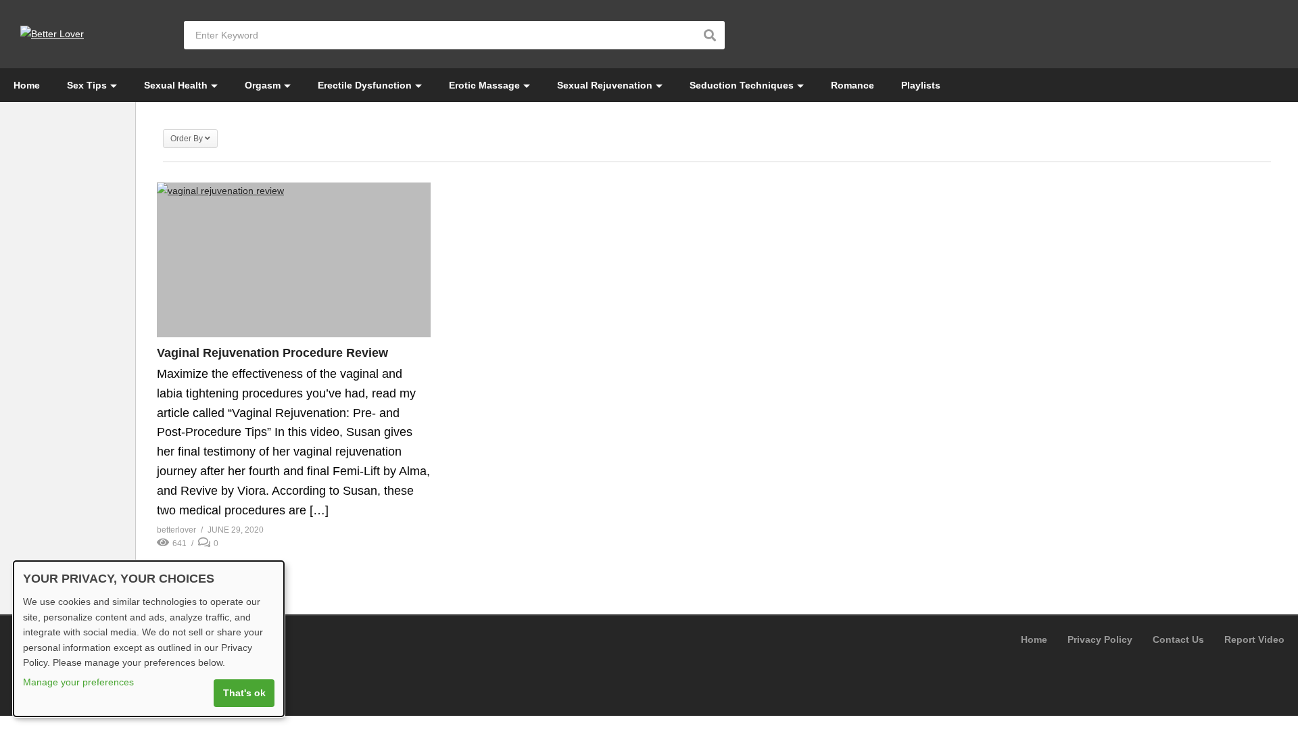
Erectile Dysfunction (365, 85)
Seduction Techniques (742, 85)
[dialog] (149, 638)
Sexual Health (176, 85)
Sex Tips (87, 85)
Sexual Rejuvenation (604, 85)
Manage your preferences (78, 682)
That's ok (244, 692)
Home (27, 85)
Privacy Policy (1099, 639)
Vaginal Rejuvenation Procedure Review (272, 353)
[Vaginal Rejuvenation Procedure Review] (294, 259)
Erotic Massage (484, 85)
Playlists (920, 85)
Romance (852, 85)
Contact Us (1178, 639)
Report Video (1254, 639)
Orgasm (263, 85)
